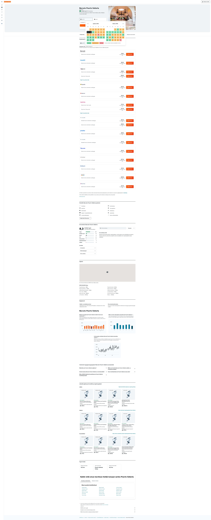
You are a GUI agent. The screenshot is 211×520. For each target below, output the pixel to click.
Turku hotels (84, 495)
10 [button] (95, 32)
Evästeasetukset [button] (82, 196)
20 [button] (103, 34)
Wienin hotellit (101, 492)
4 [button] (98, 29)
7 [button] (112, 32)
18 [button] (98, 34)
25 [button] (98, 37)
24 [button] (95, 37)
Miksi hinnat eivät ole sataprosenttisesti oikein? (89, 511)
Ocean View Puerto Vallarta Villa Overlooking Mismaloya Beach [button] (128, 447)
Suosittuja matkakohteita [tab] (85, 480)
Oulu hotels (84, 493)
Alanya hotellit (101, 487)
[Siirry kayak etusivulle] (7, 1)
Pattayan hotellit (119, 490)
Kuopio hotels (118, 495)
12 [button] (107, 34)
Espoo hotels (118, 493)
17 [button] (95, 34)
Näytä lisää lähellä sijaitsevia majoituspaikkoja (127, 386)
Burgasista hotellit (119, 489)
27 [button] (103, 37)
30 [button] (93, 40)
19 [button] (107, 37)
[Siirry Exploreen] (1, 15)
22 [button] (90, 37)
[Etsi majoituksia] (1, 7)
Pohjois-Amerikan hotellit (92, 517)
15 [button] (90, 34)
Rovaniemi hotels (102, 495)
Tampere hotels (101, 493)
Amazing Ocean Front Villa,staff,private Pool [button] (126, 401)
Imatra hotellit (84, 487)
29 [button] (90, 40)
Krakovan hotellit (102, 489)
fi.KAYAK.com (81, 517)
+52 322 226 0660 (83, 14)
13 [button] (103, 32)
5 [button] (107, 32)
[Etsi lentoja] (1, 5)
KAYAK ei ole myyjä (84, 507)
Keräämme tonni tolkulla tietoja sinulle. (87, 509)
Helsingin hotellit (85, 489)
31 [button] (120, 40)
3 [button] (120, 29)
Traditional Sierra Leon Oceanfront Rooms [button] (100, 402)
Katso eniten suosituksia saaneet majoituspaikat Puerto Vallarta (124, 433)
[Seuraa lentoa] (1, 17)
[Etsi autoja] (1, 10)
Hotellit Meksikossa (100, 517)
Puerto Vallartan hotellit (121, 517)
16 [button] (93, 34)
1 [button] (90, 29)
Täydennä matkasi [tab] (95, 480)
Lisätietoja (125, 192)
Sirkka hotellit (84, 490)
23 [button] (93, 37)
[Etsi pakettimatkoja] (1, 12)
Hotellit (86, 517)
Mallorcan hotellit (85, 492)
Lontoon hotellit (119, 487)
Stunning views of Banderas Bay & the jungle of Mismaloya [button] (114, 425)
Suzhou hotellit (118, 492)
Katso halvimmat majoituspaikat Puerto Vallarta (126, 410)
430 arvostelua (90, 11)
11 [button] (98, 32)
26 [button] (101, 37)
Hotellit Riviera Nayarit (113, 517)
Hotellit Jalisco (106, 517)
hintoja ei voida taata (105, 504)
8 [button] (90, 32)
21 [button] (87, 37)
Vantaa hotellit (101, 490)
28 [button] (87, 40)
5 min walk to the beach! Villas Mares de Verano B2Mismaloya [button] (113, 402)
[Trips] (1, 20)
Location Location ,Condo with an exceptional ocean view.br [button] (128, 425)
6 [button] (103, 29)
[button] (2, 1)
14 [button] (87, 34)
